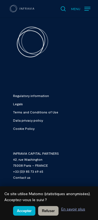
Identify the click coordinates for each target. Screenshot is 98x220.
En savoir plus (73, 209)
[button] (80, 7)
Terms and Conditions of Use (35, 112)
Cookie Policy (24, 128)
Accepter (24, 211)
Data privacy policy (28, 120)
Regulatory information (31, 96)
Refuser (48, 211)
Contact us (21, 177)
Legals (18, 104)
